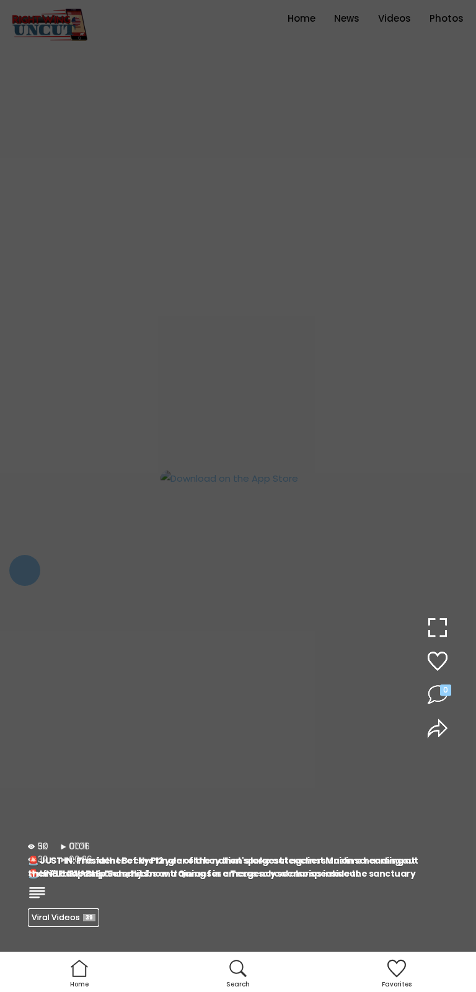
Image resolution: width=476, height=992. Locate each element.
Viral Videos (62, 917)
